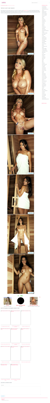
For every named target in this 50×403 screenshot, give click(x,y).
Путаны (43, 18)
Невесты (43, 79)
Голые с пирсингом (44, 90)
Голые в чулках (44, 70)
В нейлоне (43, 91)
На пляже (43, 22)
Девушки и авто (44, 11)
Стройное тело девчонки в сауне (26, 326)
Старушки (43, 66)
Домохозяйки (44, 73)
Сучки (43, 53)
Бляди (43, 47)
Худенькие (43, 28)
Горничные (43, 40)
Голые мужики (44, 84)
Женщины (43, 42)
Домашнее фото (44, 12)
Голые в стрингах (44, 77)
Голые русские (44, 78)
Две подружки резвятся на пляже (5, 326)
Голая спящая (44, 95)
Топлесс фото (44, 29)
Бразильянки (44, 34)
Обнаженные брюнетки (45, 30)
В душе (43, 71)
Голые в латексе (44, 76)
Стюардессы (43, 83)
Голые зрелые (44, 67)
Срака (43, 88)
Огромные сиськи (44, 46)
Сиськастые (43, 36)
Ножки (43, 72)
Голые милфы (44, 94)
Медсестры (43, 58)
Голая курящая (44, 97)
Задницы (43, 16)
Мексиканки (43, 52)
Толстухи (43, 23)
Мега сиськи (43, 89)
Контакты (3, 399)
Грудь (43, 17)
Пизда (43, 59)
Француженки (44, 85)
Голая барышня (44, 6)
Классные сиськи (44, 64)
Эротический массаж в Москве (45, 10)
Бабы (42, 60)
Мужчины (43, 96)
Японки (43, 24)
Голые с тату (43, 82)
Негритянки (43, 54)
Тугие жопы (43, 65)
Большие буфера (44, 48)
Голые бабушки (44, 41)
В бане (43, 35)
